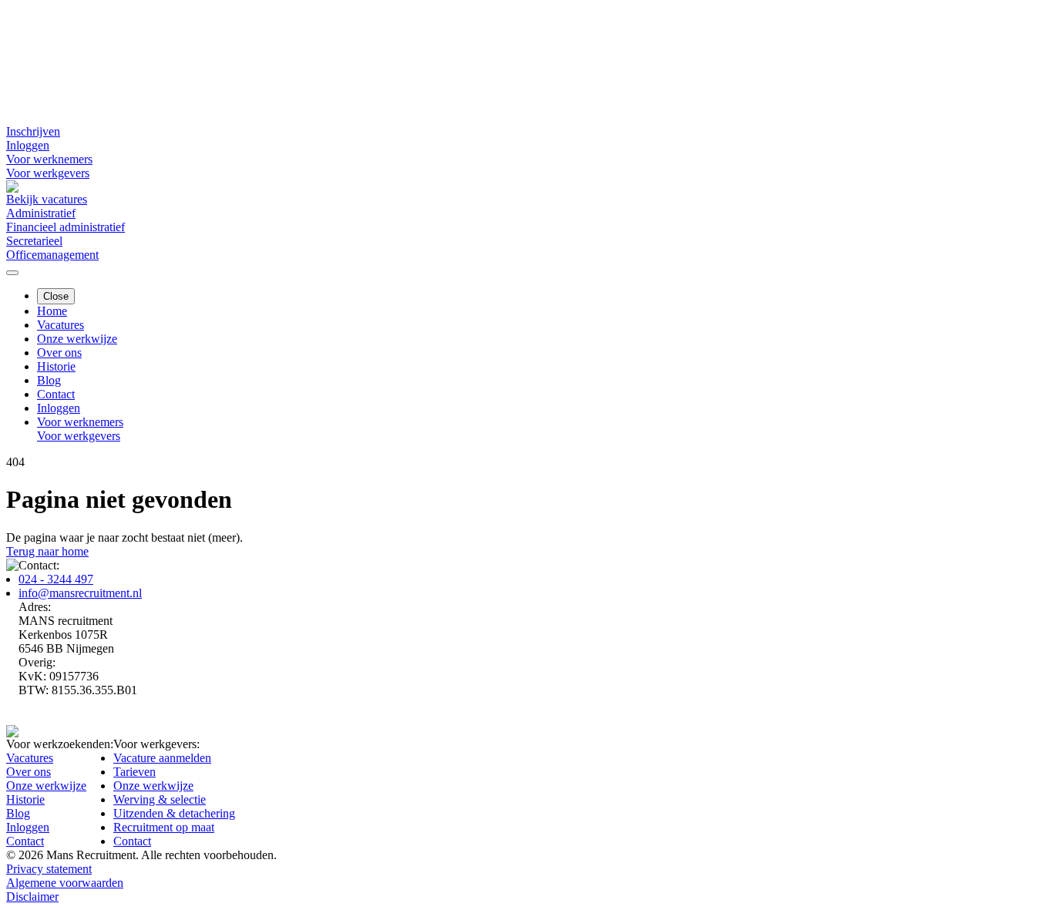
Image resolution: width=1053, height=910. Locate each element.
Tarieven (134, 771)
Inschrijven (33, 131)
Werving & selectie (159, 799)
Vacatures (60, 324)
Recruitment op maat (163, 827)
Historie (56, 366)
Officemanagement (52, 254)
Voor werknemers (49, 159)
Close (56, 296)
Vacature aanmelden (162, 757)
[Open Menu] (12, 272)
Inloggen (27, 145)
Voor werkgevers (47, 173)
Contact (56, 394)
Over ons (59, 352)
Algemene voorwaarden (64, 882)
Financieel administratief (65, 226)
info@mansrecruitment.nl (80, 592)
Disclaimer (32, 896)
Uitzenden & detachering (174, 813)
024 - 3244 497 (56, 579)
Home (52, 310)
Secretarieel (34, 240)
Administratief (41, 213)
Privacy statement (49, 868)
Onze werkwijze (77, 338)
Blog (49, 380)
